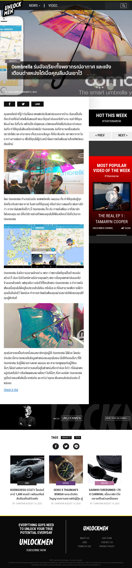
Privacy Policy (106, 546)
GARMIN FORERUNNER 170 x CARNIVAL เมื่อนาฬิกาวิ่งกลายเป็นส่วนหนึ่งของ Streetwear (105, 494)
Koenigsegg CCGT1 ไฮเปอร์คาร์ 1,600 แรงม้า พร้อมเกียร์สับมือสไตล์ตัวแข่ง (27, 494)
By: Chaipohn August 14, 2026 (27, 503)
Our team (107, 538)
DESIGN (66, 483)
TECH (77, 437)
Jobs (84, 542)
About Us (84, 538)
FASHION (104, 483)
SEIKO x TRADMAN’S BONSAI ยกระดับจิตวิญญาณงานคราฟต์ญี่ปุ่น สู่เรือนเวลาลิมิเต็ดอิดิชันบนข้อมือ (66, 494)
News (33, 6)
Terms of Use (84, 546)
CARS (27, 483)
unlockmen (71, 418)
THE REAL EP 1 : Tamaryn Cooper (111, 218)
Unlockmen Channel (103, 228)
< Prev (100, 135)
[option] (66, 48)
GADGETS (66, 437)
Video (52, 6)
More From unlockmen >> (117, 418)
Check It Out (11, 389)
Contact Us (107, 542)
